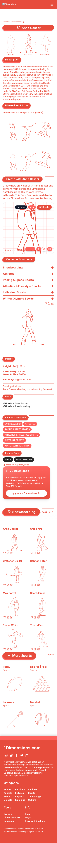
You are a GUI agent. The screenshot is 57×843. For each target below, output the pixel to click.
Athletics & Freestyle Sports (21, 435)
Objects (8, 800)
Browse (8, 814)
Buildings (20, 800)
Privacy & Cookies (35, 821)
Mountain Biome (24, 459)
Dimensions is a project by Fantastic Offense (23, 829)
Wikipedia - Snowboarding (16, 406)
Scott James (37, 593)
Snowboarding (17, 22)
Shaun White (10, 625)
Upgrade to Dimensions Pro (26, 493)
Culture (32, 800)
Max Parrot (9, 593)
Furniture (20, 789)
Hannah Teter (38, 560)
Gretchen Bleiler (12, 560)
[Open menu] (52, 4)
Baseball (35, 702)
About (28, 814)
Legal (28, 817)
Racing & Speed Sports (17, 429)
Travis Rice (36, 625)
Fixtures (19, 793)
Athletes (30, 424)
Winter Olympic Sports (17, 446)
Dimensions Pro (12, 817)
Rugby (6, 666)
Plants (7, 796)
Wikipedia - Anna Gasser (15, 403)
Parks (8, 459)
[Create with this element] (52, 303)
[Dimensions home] (9, 4)
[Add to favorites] (45, 303)
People (7, 789)
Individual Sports (14, 440)
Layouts (19, 796)
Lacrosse (8, 702)
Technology (34, 796)
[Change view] (49, 249)
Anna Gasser (10, 528)
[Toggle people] (44, 249)
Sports (6, 22)
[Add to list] (49, 303)
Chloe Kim (36, 528)
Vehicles (32, 789)
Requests (9, 821)
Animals (8, 793)
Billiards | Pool (38, 666)
